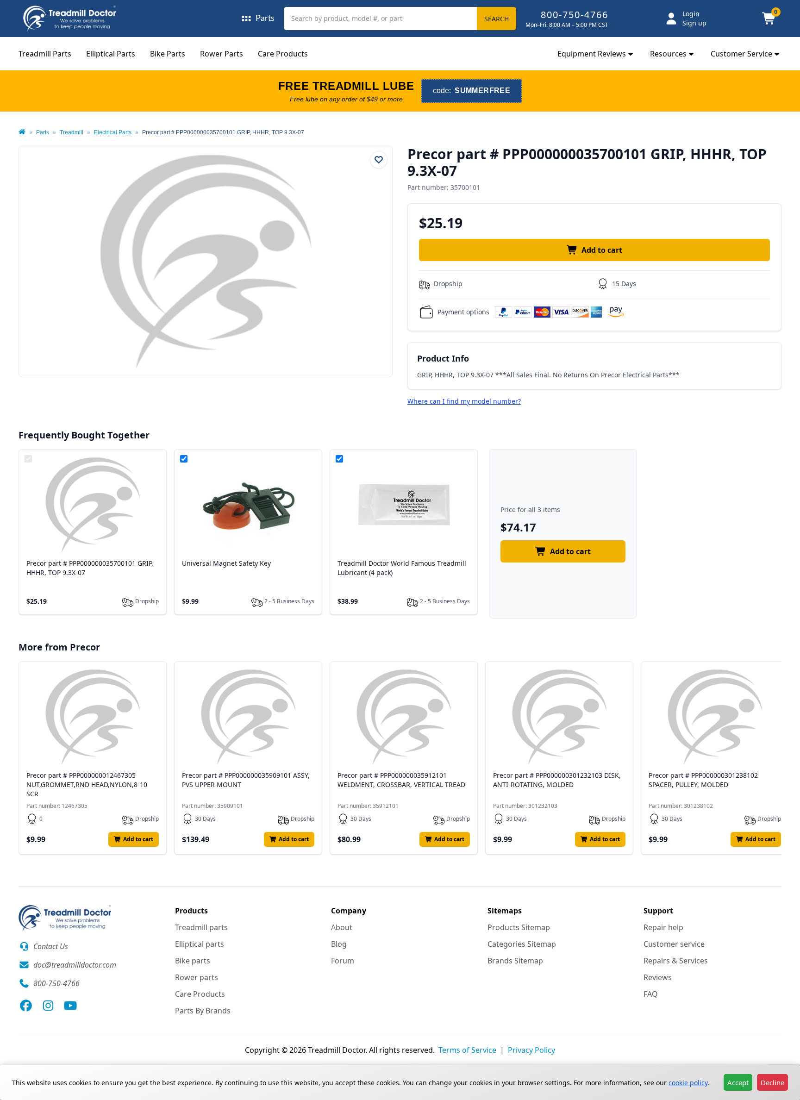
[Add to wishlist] (378, 159)
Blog (339, 944)
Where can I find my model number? (464, 401)
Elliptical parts (199, 944)
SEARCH (496, 18)
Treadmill (71, 132)
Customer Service (741, 54)
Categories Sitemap (522, 944)
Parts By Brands (203, 1011)
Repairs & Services (676, 961)
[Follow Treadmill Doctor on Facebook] (26, 1005)
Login (691, 13)
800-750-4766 (574, 14)
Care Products (283, 54)
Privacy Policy (531, 1050)
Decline (772, 1082)
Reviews (658, 977)
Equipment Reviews (591, 54)
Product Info (443, 358)
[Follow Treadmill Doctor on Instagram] (48, 1005)
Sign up (694, 23)
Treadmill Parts (45, 54)
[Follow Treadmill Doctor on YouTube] (70, 1005)
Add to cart (601, 250)
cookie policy (688, 1082)
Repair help (663, 927)
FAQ (651, 994)
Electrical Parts (112, 132)
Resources (668, 54)
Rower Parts (221, 54)
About (341, 927)
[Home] (22, 132)
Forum (342, 961)
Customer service (674, 944)
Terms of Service (467, 1050)
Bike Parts (167, 54)
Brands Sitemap (515, 961)
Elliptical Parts (110, 54)
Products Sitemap (519, 927)
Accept (738, 1082)
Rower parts (196, 977)
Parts (42, 132)
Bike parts (192, 961)
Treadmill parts (201, 927)
